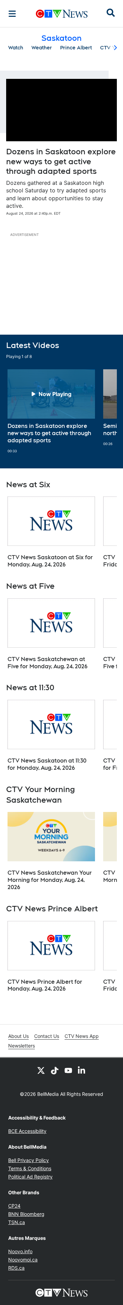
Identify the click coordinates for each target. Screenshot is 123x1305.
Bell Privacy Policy (28, 1160)
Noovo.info (20, 1251)
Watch (15, 47)
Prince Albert (76, 47)
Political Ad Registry (30, 1177)
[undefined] (51, 411)
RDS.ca (16, 1268)
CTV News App (82, 1036)
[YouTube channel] (68, 1070)
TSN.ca (16, 1222)
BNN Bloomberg (26, 1214)
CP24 (14, 1206)
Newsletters (21, 1046)
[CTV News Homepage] (61, 14)
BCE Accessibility (27, 1131)
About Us (18, 1036)
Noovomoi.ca (23, 1259)
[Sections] (12, 14)
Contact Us (46, 1036)
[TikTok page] (55, 1070)
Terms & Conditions (29, 1168)
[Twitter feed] (41, 1070)
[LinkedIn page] (82, 1070)
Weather (41, 47)
